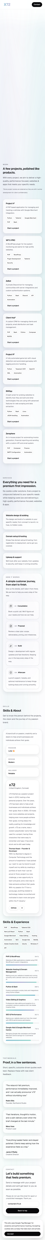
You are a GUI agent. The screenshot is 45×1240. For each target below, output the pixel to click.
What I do (22, 77)
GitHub (13, 908)
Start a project (13, 228)
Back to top (22, 1211)
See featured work (22, 70)
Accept (10, 1234)
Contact (37, 4)
